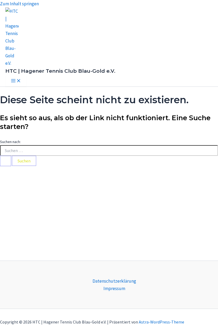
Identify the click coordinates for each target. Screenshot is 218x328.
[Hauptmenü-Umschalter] (16, 81)
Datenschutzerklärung (114, 281)
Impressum (114, 288)
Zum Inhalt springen (19, 4)
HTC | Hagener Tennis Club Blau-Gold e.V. (60, 71)
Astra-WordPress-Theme (161, 322)
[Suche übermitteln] (5, 161)
